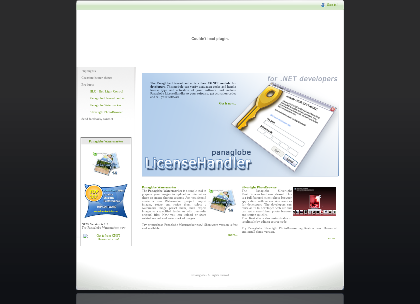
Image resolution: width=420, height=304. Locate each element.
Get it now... (227, 103)
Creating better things (96, 77)
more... (233, 234)
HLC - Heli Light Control (106, 91)
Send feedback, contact (97, 118)
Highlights (88, 71)
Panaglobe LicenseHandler (107, 98)
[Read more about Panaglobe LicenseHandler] (198, 175)
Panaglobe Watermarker (105, 105)
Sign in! (332, 4)
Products (87, 84)
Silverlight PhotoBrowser (106, 112)
